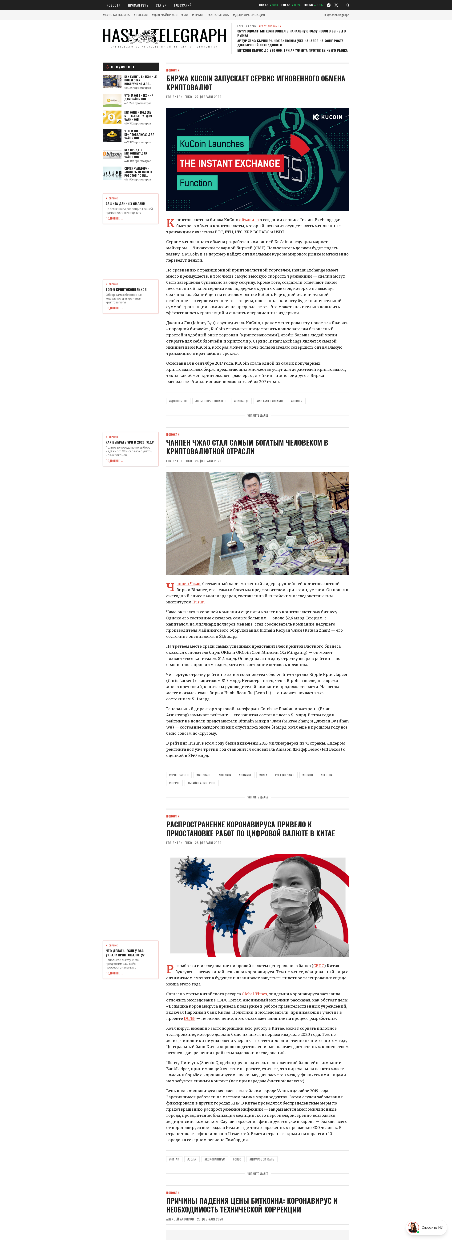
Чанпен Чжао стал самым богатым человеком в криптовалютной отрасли (247, 447)
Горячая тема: (259, 26)
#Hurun (308, 775)
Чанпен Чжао (188, 583)
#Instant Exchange (270, 401)
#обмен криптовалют (210, 401)
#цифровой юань (262, 1159)
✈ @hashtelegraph (336, 15)
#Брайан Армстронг (202, 783)
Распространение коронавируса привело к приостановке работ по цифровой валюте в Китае (250, 828)
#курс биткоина (116, 15)
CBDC (318, 965)
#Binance (245, 775)
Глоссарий (183, 5)
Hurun (198, 602)
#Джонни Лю (178, 401)
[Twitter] (336, 5)
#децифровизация (249, 15)
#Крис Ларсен (179, 775)
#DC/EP (192, 1159)
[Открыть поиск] (347, 5)
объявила (249, 219)
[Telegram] (329, 5)
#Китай (174, 1159)
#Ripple (174, 783)
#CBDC (237, 1159)
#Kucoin (296, 401)
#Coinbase (204, 775)
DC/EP (189, 1018)
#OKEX (263, 775)
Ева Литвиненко (179, 96)
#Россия (140, 15)
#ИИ (184, 15)
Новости (113, 5)
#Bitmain (225, 775)
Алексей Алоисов (180, 1219)
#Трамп (198, 15)
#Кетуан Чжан (284, 775)
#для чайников (165, 15)
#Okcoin (326, 775)
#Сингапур (241, 401)
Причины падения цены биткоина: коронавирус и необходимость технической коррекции (252, 1205)
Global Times (254, 994)
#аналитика (218, 15)
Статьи (161, 5)
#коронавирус (215, 1159)
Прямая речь (138, 5)
